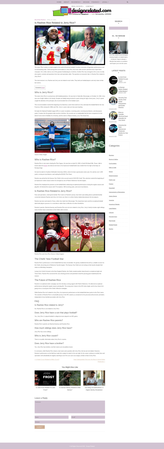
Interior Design (113, 196)
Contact (90, 6)
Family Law (112, 179)
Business (75, 2)
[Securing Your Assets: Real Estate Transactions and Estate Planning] (113, 101)
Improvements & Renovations (117, 192)
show (43, 87)
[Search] (127, 2)
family (45, 165)
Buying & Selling (113, 159)
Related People (40, 19)
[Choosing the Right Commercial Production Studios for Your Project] (113, 128)
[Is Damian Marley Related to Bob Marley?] (113, 90)
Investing (111, 200)
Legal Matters (112, 208)
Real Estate (77, 6)
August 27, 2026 (122, 82)
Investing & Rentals (114, 204)
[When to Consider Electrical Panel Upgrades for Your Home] (113, 115)
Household (112, 188)
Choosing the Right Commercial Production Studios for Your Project (123, 130)
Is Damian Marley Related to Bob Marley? (122, 89)
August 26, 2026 (113, 109)
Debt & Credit (112, 167)
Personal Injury (113, 216)
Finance (95, 2)
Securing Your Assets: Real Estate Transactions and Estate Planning (122, 102)
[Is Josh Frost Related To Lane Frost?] (113, 80)
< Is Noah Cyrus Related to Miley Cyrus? (47, 359)
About (66, 2)
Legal (104, 2)
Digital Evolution (113, 175)
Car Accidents (113, 163)
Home (59, 2)
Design (86, 2)
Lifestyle (111, 212)
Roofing (111, 229)
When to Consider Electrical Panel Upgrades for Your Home (123, 116)
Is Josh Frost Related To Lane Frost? (123, 79)
